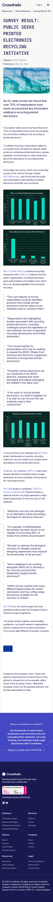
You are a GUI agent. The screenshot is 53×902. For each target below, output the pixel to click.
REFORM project (11, 176)
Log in (39, 5)
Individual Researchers (11, 825)
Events (31, 822)
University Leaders (9, 819)
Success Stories (8, 850)
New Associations (9, 868)
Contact (31, 847)
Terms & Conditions (36, 861)
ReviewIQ (32, 825)
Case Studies (7, 847)
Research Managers (10, 822)
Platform (31, 819)
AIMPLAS (24, 274)
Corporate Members (10, 829)
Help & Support (8, 865)
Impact (5, 840)
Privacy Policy (33, 865)
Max (15, 471)
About (30, 840)
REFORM (42, 453)
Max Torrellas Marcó (13, 271)
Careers (31, 843)
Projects (5, 843)
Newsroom (6, 861)
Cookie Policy (33, 868)
